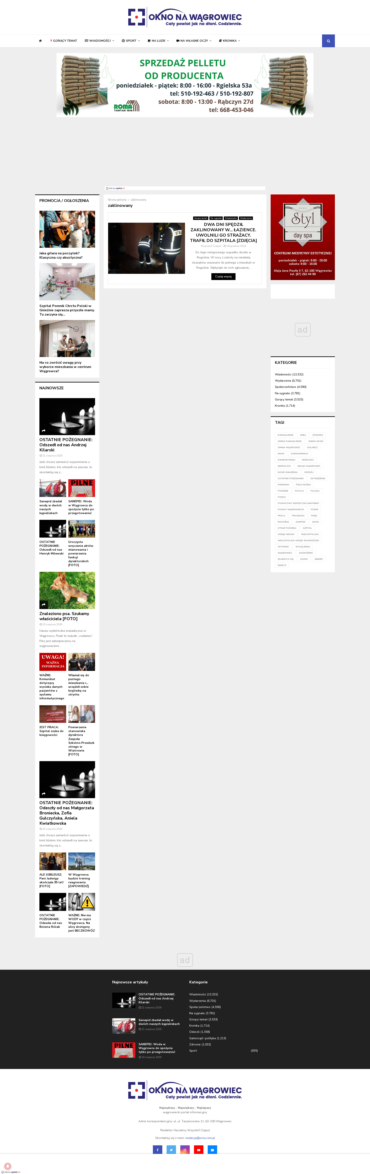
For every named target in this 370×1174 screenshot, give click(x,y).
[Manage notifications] (7, 1166)
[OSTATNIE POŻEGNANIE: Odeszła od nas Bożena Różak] (52, 902)
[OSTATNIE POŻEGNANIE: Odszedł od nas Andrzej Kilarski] (67, 416)
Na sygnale (216, 218)
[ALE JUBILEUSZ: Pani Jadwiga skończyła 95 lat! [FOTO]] (52, 861)
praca (281, 515)
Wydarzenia (246, 218)
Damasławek (286, 435)
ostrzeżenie (317, 478)
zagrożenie (306, 552)
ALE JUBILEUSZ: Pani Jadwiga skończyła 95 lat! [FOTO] (51, 880)
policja (299, 490)
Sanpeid (301, 521)
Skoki (315, 521)
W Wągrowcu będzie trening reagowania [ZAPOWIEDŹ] (79, 880)
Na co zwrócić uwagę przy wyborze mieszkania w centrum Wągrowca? (65, 367)
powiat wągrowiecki (291, 509)
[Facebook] (157, 1150)
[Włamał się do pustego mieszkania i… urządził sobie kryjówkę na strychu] (81, 662)
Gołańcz (312, 447)
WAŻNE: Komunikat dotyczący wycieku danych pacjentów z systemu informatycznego (51, 686)
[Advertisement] (185, 154)
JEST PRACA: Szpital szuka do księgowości (51, 731)
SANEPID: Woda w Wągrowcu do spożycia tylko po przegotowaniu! (81, 507)
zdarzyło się (286, 559)
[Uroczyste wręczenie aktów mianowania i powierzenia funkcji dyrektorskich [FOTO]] (81, 529)
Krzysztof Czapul (211, 246)
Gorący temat (65, 41)
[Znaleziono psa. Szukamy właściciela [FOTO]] (67, 590)
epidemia (318, 435)
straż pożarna (287, 528)
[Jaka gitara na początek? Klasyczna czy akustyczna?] (67, 229)
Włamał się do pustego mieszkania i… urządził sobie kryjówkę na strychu (78, 685)
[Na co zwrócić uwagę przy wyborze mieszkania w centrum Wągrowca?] (67, 338)
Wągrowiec (285, 552)
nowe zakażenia (288, 472)
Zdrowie (195, 1044)
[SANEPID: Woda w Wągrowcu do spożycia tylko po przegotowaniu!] (81, 488)
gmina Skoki (315, 441)
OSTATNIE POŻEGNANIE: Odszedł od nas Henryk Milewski (51, 548)
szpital (307, 528)
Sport (131, 41)
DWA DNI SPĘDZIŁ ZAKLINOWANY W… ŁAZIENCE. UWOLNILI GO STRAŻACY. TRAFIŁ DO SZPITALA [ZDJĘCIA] (223, 232)
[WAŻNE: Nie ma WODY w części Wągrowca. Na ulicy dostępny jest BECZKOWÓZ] (81, 902)
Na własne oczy (194, 41)
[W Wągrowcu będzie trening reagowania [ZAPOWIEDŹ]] (81, 861)
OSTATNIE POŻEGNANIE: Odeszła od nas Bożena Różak (50, 921)
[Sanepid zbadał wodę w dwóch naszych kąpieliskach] (52, 488)
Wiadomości (100, 41)
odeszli (309, 472)
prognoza (298, 515)
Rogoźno (283, 521)
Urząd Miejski (286, 534)
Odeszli (194, 1032)
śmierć (319, 559)
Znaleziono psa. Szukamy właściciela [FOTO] (64, 616)
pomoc (282, 497)
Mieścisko (308, 459)
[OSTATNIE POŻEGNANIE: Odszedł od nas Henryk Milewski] (52, 529)
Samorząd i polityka (202, 1038)
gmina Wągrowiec (289, 447)
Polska (314, 490)
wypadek (283, 546)
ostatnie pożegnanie (291, 478)
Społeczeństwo (285, 387)
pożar (314, 509)
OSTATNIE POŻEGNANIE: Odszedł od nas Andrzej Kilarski (65, 445)
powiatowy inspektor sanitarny (298, 503)
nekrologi (284, 466)
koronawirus (299, 453)
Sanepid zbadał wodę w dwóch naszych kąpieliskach (50, 507)
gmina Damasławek (290, 441)
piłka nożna (303, 484)
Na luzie (158, 41)
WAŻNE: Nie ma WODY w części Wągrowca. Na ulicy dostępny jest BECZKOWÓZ (81, 923)
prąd (314, 515)
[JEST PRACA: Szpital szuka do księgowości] (52, 714)
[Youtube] (198, 1150)
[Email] (212, 1150)
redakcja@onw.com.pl (200, 1138)
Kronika (230, 41)
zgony (304, 559)
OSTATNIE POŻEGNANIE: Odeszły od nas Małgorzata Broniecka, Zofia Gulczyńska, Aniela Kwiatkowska (66, 813)
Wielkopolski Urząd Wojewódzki (298, 540)
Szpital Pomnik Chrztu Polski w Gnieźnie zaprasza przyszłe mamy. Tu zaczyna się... (67, 310)
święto (282, 565)
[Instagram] (185, 1150)
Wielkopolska (310, 534)
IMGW (281, 453)
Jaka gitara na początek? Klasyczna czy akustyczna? (61, 255)
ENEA (303, 435)
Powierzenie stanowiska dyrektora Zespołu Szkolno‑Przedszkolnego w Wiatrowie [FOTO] (81, 740)
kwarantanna (286, 459)
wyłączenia (302, 546)
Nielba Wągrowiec (309, 466)
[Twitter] (171, 1150)
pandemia (283, 484)
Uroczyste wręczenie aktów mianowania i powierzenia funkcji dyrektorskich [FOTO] (80, 553)
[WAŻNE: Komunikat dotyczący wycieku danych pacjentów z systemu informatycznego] (52, 662)
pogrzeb (283, 490)
